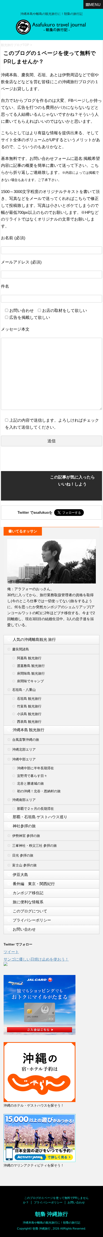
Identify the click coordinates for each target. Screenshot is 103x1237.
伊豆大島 (20, 874)
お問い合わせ (24, 929)
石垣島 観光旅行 (29, 698)
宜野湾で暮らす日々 (32, 776)
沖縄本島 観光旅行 (28, 730)
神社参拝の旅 (24, 826)
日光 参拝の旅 (22, 855)
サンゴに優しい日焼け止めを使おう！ (36, 959)
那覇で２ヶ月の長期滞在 (35, 808)
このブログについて (30, 911)
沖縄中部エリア (24, 759)
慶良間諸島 (20, 649)
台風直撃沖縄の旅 (25, 739)
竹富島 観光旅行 (29, 706)
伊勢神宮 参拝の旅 (26, 836)
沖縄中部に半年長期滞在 (35, 768)
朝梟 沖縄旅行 (51, 1214)
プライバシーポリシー (32, 920)
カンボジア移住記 (28, 893)
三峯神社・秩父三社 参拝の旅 (34, 845)
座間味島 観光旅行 (31, 673)
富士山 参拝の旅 (24, 865)
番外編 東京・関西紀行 (34, 883)
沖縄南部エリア (24, 800)
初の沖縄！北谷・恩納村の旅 (39, 791)
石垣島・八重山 (24, 690)
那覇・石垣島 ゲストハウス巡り (40, 817)
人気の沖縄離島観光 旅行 (34, 639)
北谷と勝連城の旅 (30, 783)
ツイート (11, 952)
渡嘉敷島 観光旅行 (31, 666)
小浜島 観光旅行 (29, 714)
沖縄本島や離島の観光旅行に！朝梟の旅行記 (51, 1222)
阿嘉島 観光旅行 (29, 658)
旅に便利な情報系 (28, 902)
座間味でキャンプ (30, 681)
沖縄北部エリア (24, 749)
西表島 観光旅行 (29, 721)
